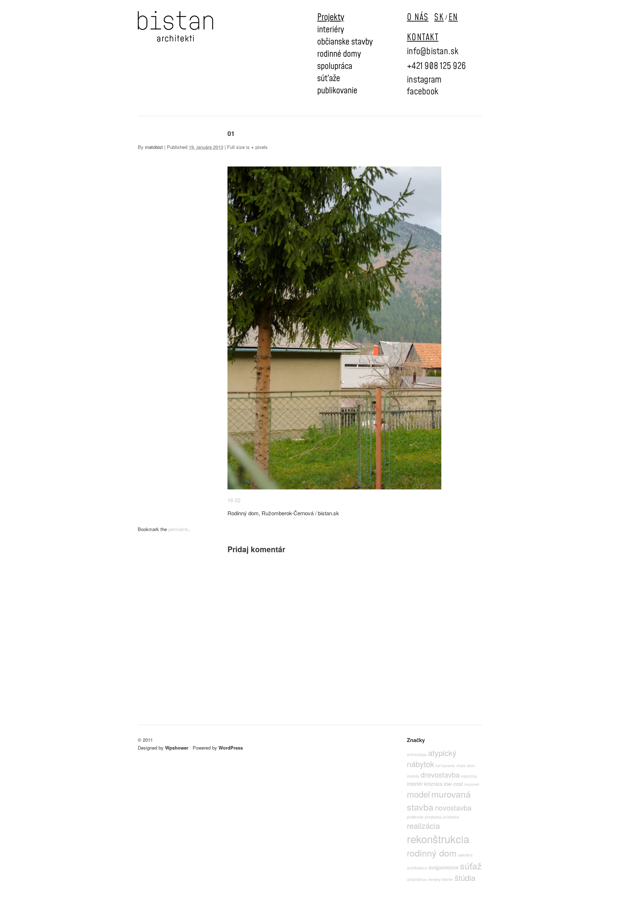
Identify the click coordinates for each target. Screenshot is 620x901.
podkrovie (415, 817)
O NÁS (417, 17)
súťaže (328, 78)
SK (439, 17)
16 (230, 500)
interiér (415, 783)
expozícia (469, 776)
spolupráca (334, 66)
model (418, 794)
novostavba (453, 807)
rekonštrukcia (438, 838)
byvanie (448, 765)
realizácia (423, 825)
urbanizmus (417, 879)
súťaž (471, 865)
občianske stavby (345, 42)
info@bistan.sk (433, 51)
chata (461, 765)
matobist (154, 147)
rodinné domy (339, 54)
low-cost (453, 783)
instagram (424, 80)
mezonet (471, 784)
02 (237, 500)
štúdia (465, 877)
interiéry (330, 30)
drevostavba (440, 774)
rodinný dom (432, 852)
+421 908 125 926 (436, 66)
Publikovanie (337, 91)
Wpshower (176, 747)
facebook (422, 91)
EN (453, 17)
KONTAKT (422, 37)
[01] (334, 487)
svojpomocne (443, 867)
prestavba (433, 817)
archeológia (417, 754)
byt (438, 765)
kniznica (433, 783)
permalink (178, 529)
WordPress (231, 747)
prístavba (451, 817)
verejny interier (440, 879)
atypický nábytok (431, 758)
